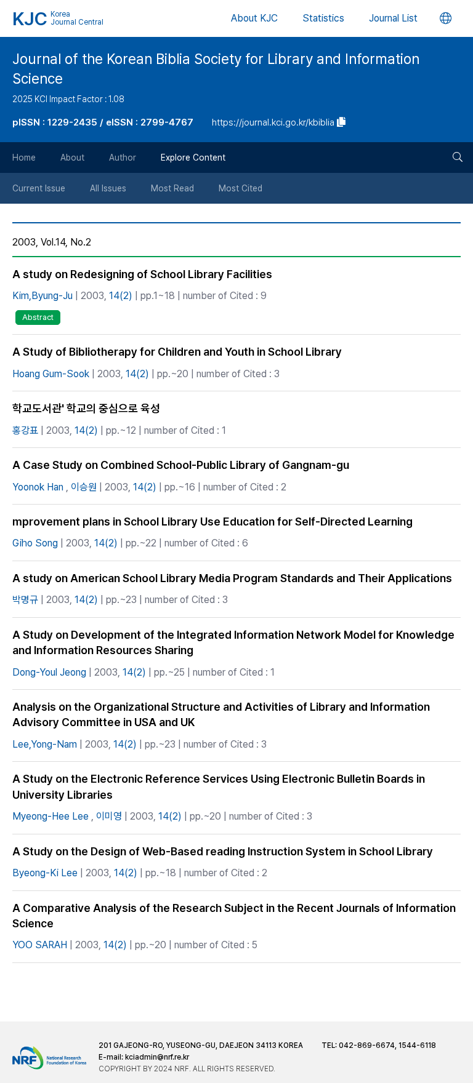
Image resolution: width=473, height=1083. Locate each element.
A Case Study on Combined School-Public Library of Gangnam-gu (180, 464)
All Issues (108, 188)
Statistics (323, 18)
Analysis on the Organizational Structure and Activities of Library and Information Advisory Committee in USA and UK (221, 714)
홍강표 (25, 430)
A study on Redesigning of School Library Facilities (142, 274)
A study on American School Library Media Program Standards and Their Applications (232, 578)
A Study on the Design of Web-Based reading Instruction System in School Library (222, 851)
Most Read (172, 188)
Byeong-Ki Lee (45, 873)
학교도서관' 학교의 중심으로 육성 (86, 408)
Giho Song (35, 543)
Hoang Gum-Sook (50, 374)
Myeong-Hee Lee (50, 816)
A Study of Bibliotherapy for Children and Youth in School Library (177, 351)
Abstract (38, 317)
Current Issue (38, 188)
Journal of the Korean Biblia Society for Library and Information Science (215, 68)
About (72, 157)
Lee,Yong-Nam (44, 744)
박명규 (25, 599)
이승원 (84, 487)
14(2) (120, 296)
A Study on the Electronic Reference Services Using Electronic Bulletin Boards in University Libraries (218, 786)
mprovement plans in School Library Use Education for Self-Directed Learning (212, 521)
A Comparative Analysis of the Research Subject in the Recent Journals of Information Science (234, 915)
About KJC (254, 18)
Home (24, 157)
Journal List (393, 18)
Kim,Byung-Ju (42, 296)
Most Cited (240, 188)
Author (122, 157)
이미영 (109, 816)
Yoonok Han (37, 487)
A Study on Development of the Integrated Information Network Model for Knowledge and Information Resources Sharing (233, 642)
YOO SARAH (39, 945)
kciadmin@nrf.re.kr (157, 1057)
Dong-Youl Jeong (49, 672)
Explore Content (193, 157)
